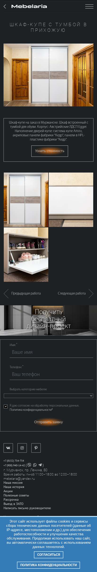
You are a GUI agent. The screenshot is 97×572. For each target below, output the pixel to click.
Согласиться (48, 554)
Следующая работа (73, 293)
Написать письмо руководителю (27, 508)
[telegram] (40, 465)
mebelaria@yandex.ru (19, 478)
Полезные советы (16, 495)
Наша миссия (13, 483)
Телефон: (16, 367)
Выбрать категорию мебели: (28, 389)
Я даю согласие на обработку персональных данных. (44, 408)
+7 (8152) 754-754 (14, 460)
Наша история (14, 487)
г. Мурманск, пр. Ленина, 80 (25, 470)
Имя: (13, 345)
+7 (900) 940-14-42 (14, 465)
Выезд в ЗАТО (14, 504)
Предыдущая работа (24, 293)
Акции (8, 491)
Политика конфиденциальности (48, 565)
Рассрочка (11, 500)
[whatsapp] (34, 465)
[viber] (29, 465)
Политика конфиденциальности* (31, 410)
